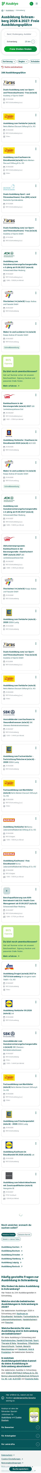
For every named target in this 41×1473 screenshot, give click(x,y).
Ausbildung (10, 10)
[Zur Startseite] (10, 4)
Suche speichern (20, 1469)
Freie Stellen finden (20, 49)
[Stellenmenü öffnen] (36, 81)
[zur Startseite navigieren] (2, 10)
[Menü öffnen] (36, 3)
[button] (30, 41)
